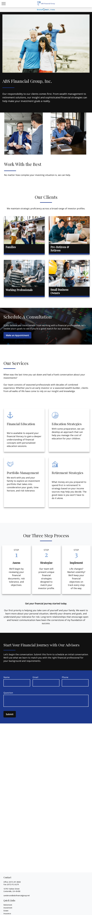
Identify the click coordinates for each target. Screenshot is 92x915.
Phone (65, 677)
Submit (9, 714)
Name (6, 677)
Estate (5, 910)
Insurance (7, 913)
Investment (7, 908)
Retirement (7, 905)
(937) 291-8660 (15, 882)
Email (35, 677)
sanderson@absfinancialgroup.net (16, 895)
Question (8, 692)
